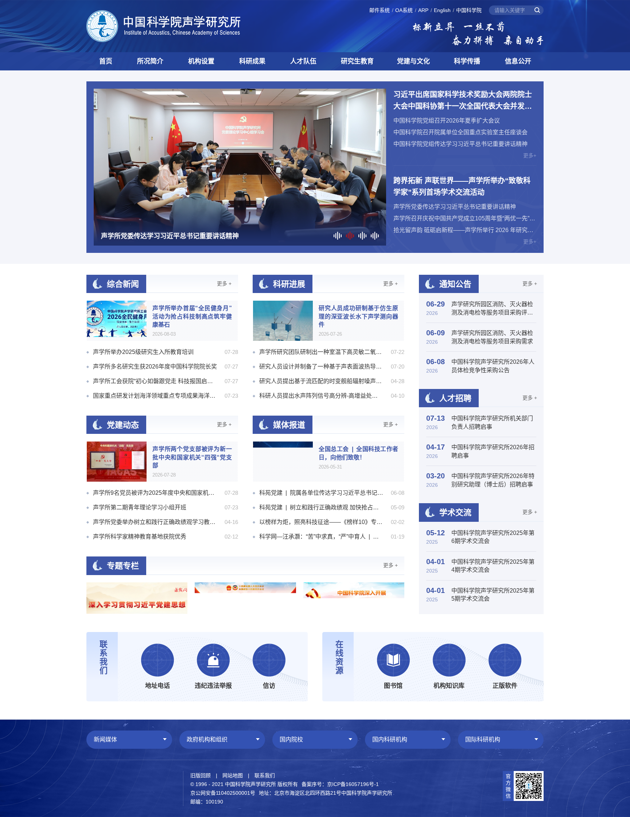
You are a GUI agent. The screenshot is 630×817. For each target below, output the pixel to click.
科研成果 (252, 61)
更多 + (224, 283)
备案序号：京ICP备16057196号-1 (340, 784)
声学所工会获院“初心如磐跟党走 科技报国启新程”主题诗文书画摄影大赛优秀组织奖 (155, 381)
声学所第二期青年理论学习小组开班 (139, 507)
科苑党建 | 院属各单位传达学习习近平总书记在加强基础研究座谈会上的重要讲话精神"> (321, 493)
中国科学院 (469, 10)
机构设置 (201, 61)
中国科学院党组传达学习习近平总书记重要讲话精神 (460, 144)
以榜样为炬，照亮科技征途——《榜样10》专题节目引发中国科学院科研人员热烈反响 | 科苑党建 (321, 522)
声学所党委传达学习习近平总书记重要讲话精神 (454, 207)
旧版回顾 (200, 775)
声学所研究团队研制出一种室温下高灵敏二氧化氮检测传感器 (321, 352)
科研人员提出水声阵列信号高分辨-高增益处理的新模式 (321, 396)
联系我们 (264, 775)
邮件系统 (379, 10)
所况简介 (150, 61)
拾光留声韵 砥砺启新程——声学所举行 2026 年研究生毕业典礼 (464, 230)
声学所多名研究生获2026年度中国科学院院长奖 (155, 366)
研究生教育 (357, 61)
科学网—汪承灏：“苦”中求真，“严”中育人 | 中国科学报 (321, 536)
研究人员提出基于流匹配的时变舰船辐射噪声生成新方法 (321, 381)
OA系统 (404, 10)
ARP (423, 10)
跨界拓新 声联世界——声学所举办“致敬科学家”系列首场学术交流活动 (461, 186)
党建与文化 (413, 61)
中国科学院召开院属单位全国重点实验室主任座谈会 (460, 132)
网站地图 (232, 775)
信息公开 (518, 61)
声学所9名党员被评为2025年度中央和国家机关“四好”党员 (155, 493)
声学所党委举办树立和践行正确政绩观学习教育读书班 (155, 522)
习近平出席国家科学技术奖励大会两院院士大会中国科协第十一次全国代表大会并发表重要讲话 (462, 101)
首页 (105, 61)
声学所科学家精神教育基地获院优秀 (139, 536)
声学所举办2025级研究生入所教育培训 (143, 352)
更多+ (529, 155)
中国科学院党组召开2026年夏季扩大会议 (446, 120)
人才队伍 (303, 61)
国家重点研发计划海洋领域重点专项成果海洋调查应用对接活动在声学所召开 (155, 396)
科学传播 (467, 61)
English (442, 10)
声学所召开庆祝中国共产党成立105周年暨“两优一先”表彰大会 (464, 218)
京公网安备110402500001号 (222, 793)
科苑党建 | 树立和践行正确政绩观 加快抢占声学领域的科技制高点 (321, 507)
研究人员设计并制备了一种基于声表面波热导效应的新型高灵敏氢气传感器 (321, 366)
